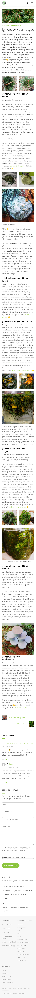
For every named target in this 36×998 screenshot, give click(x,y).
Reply (6, 759)
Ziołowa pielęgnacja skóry (16, 718)
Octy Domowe (21, 945)
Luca (11, 764)
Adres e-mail (7, 812)
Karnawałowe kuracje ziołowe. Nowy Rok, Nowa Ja (18, 891)
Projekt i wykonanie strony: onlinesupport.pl (13, 993)
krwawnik (17, 907)
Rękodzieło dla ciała (23, 954)
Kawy (18, 934)
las (20, 907)
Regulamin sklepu (7, 979)
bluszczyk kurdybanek (7, 907)
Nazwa (5, 804)
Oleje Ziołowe (21, 948)
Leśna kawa (5, 898)
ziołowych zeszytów (21, 708)
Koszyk (4, 970)
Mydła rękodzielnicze (23, 942)
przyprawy (23, 907)
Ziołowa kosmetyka (16, 25)
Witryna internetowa (10, 819)
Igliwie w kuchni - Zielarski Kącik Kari (19, 743)
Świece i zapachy (22, 957)
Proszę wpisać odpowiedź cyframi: (14, 858)
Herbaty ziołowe (22, 928)
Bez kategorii (5, 25)
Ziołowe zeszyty (21, 960)
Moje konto (5, 973)
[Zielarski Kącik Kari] (4, 2)
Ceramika (20, 925)
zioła (27, 907)
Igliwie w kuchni (22, 724)
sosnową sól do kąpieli (17, 166)
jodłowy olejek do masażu (17, 507)
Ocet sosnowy (13, 363)
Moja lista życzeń (6, 976)
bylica (13, 907)
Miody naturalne (22, 939)
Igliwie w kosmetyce (18, 29)
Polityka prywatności (7, 982)
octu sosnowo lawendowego (21, 370)
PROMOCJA (20, 951)
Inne (18, 931)
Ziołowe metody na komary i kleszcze (14, 894)
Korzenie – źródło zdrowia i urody (13, 887)
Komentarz (7, 827)
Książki (19, 936)
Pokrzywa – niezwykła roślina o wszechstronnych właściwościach (17, 882)
